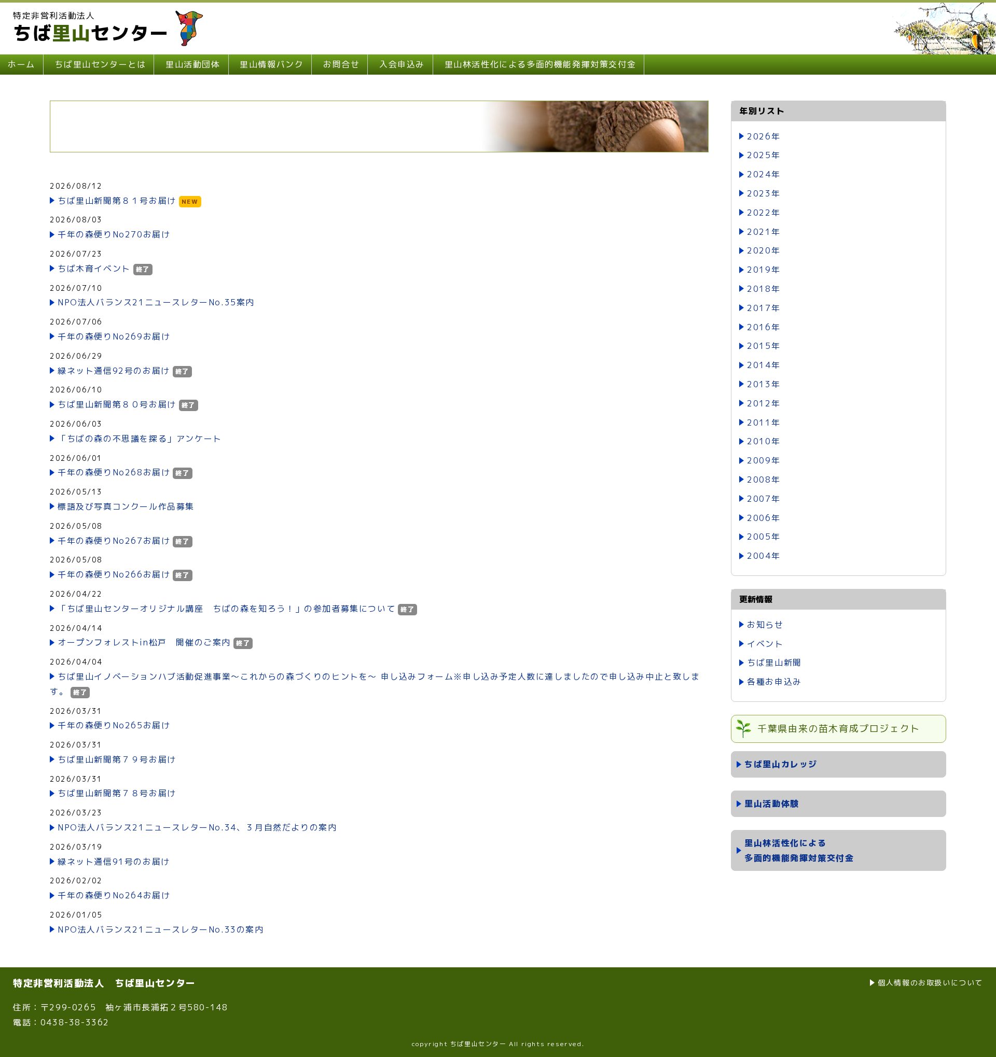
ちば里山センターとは (100, 64)
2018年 (763, 288)
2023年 (763, 193)
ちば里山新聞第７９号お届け (117, 759)
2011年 (763, 422)
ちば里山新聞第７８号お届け (117, 793)
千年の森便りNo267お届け (114, 540)
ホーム (21, 64)
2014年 (763, 365)
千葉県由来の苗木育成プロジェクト (838, 728)
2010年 (763, 441)
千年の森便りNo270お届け (114, 234)
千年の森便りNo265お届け (114, 725)
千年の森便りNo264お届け (114, 895)
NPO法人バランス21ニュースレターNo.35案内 (156, 302)
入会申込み (402, 64)
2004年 (763, 555)
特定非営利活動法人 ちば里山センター (104, 983)
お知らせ (765, 624)
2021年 (763, 231)
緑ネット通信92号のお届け (114, 370)
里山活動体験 (771, 803)
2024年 (763, 174)
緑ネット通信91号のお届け (114, 861)
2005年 (763, 536)
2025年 (763, 155)
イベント (765, 644)
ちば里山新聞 (774, 662)
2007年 (763, 498)
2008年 (763, 479)
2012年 (763, 403)
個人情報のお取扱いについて (930, 983)
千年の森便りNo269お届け (114, 336)
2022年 (763, 212)
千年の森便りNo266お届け (114, 574)
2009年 (763, 460)
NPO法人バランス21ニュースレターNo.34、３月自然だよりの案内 (197, 827)
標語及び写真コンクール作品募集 (126, 506)
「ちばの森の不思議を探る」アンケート (140, 438)
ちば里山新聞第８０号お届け (117, 404)
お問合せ (341, 64)
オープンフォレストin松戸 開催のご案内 (144, 642)
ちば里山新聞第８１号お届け (117, 200)
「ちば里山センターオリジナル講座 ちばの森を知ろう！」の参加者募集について (226, 608)
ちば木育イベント (94, 268)
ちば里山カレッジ (781, 764)
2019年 (763, 269)
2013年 (763, 384)
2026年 (763, 136)
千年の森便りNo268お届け (114, 472)
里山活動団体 (192, 64)
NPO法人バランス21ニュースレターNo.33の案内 (161, 929)
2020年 (763, 250)
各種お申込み (774, 681)
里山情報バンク (271, 64)
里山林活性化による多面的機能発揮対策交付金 (541, 64)
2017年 (763, 308)
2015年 (763, 345)
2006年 (763, 518)
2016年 (763, 327)
